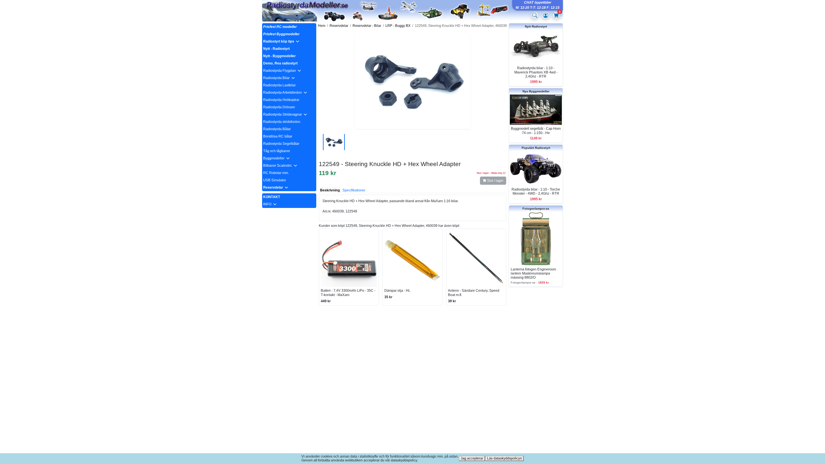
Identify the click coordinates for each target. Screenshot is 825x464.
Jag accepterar (472, 458)
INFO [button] (268, 204)
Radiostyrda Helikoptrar (281, 100)
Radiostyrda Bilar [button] (277, 78)
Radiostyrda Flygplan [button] (280, 70)
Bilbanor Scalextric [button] (278, 165)
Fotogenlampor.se (535, 208)
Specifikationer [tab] (353, 190)
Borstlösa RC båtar (277, 136)
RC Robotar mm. (276, 173)
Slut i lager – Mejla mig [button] (489, 173)
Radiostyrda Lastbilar (279, 85)
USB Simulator (274, 180)
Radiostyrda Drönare (279, 107)
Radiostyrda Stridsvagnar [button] (283, 114)
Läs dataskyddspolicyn (504, 458)
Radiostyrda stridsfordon (281, 122)
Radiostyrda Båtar (277, 129)
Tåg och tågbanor (276, 151)
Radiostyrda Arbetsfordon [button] (283, 92)
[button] (289, 41)
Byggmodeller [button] (274, 158)
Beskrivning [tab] (330, 190)
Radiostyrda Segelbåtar (281, 143)
